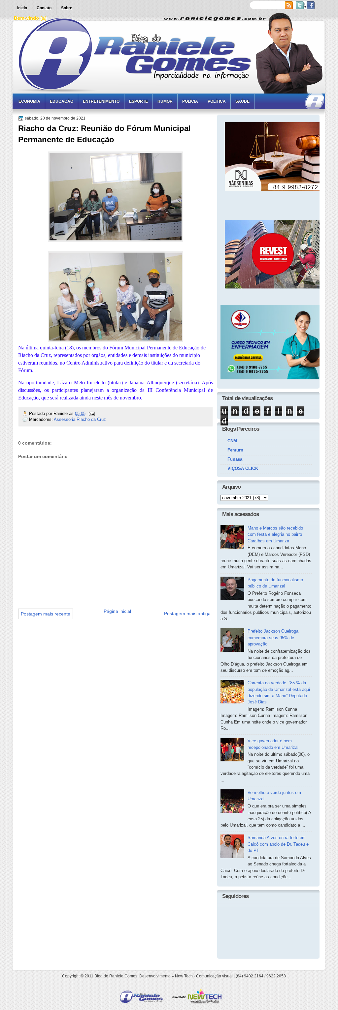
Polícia (190, 101)
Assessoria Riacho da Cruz (80, 419)
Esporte (138, 101)
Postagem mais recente (45, 613)
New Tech (184, 976)
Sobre (66, 8)
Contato (44, 8)
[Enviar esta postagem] (91, 413)
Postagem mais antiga (187, 613)
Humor (165, 101)
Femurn (235, 450)
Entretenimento (101, 101)
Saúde (242, 101)
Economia (29, 101)
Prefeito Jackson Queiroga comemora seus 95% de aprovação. (273, 637)
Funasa (234, 459)
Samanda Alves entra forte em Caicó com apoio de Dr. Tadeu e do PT (278, 844)
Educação (61, 101)
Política (217, 101)
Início (22, 8)
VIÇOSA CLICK (242, 468)
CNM (232, 440)
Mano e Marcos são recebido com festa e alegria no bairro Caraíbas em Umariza (275, 534)
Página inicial (117, 611)
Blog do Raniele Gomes (115, 976)
